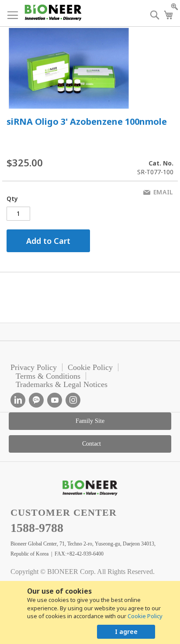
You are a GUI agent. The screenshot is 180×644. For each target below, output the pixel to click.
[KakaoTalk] (36, 400)
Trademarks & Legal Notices (61, 384)
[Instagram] (73, 400)
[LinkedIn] (17, 400)
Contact (91, 443)
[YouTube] (54, 400)
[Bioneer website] (52, 12)
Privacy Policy (33, 367)
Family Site (90, 421)
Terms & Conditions (48, 376)
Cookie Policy (145, 616)
